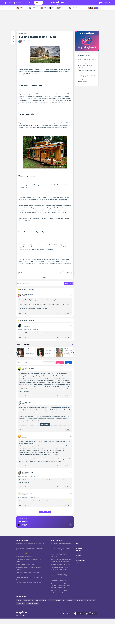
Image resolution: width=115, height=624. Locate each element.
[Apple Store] (79, 614)
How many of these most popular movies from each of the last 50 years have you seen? (60, 554)
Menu (9, 3)
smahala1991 (26, 40)
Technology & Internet (32, 603)
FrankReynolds (26, 368)
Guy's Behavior (35, 7)
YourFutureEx (25, 472)
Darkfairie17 (25, 493)
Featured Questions (80, 560)
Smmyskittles (25, 294)
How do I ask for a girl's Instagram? (24, 556)
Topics (77, 562)
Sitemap (78, 558)
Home (19, 532)
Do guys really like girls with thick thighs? (26, 564)
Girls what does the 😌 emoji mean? (25, 553)
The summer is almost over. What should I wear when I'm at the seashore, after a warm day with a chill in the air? (60, 585)
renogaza (24, 402)
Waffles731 (25, 325)
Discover (18, 3)
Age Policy (78, 555)
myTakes (33, 532)
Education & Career (28, 600)
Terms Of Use (79, 548)
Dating (53, 7)
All (73, 344)
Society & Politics (22, 33)
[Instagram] (67, 613)
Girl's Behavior (23, 7)
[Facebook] (63, 613)
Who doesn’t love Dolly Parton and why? (60, 564)
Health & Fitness (90, 600)
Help (77, 543)
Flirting (45, 7)
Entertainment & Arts (41, 600)
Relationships (63, 7)
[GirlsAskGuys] (21, 613)
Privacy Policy (79, 553)
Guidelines (78, 550)
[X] (59, 613)
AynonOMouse (25, 436)
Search (29, 3)
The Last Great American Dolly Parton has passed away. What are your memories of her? (60, 569)
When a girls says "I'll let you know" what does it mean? (29, 582)
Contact (77, 545)
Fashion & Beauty (75, 7)
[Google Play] (91, 614)
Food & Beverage (59, 600)
